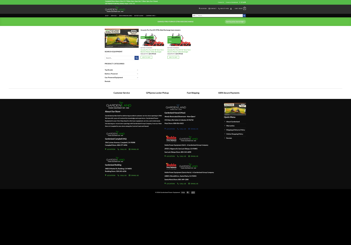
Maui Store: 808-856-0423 (174, 123)
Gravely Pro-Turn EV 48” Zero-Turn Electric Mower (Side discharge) (152, 51)
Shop (106, 15)
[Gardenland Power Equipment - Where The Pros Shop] (115, 9)
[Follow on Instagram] (241, 2)
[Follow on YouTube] (245, 2)
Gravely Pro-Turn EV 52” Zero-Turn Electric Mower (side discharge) (179, 51)
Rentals (107, 81)
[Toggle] (137, 70)
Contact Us (221, 2)
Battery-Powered (111, 74)
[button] (231, 9)
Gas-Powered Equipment (114, 77)
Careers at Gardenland (232, 2)
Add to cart (146, 57)
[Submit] (244, 15)
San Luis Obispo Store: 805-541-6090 (178, 152)
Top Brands (109, 70)
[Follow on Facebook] (239, 2)
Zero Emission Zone (125, 15)
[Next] (248, 110)
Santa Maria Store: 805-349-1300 (177, 179)
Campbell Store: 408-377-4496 (116, 145)
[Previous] (102, 38)
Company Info (150, 15)
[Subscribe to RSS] (243, 2)
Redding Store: (110, 171)
